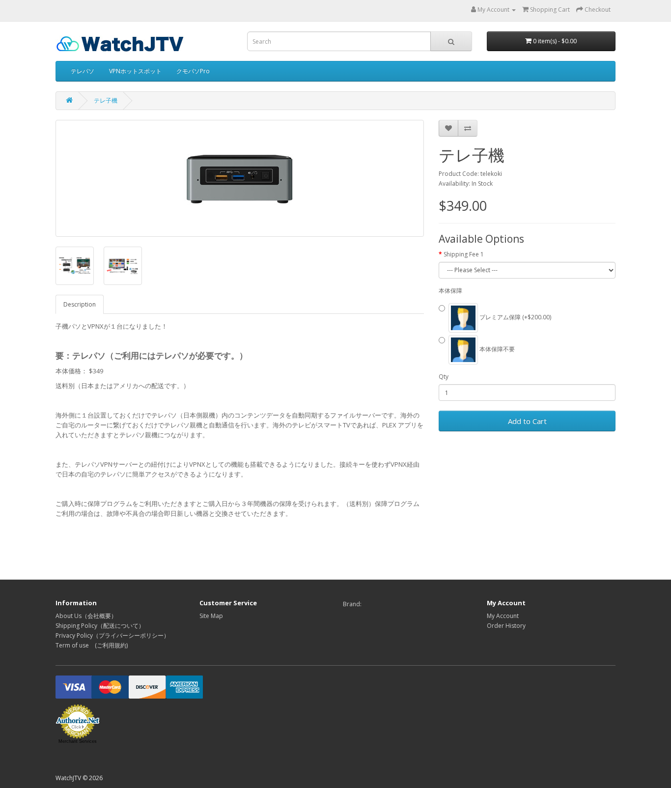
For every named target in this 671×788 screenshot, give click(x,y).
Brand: (352, 604)
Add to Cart (527, 421)
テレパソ (82, 71)
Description (79, 304)
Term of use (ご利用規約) (92, 645)
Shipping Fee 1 (464, 254)
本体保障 (450, 290)
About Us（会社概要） (86, 616)
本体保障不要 (496, 349)
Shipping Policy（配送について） (100, 625)
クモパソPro (193, 71)
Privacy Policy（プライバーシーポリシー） (112, 635)
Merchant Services (77, 741)
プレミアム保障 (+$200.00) (514, 317)
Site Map (211, 616)
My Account (503, 616)
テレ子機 (105, 100)
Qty (443, 376)
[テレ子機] (240, 178)
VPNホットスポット (135, 71)
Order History (506, 625)
